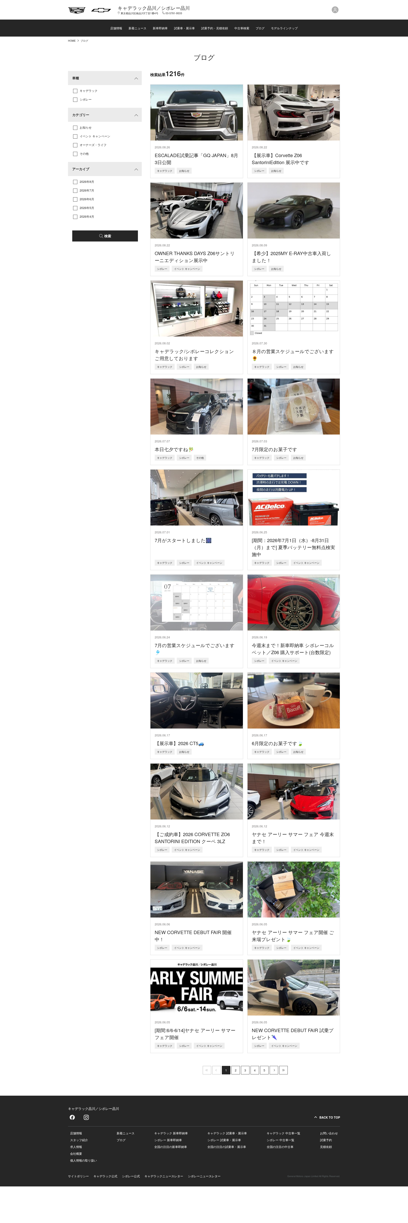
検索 (107, 235)
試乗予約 (326, 1140)
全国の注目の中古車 (280, 1147)
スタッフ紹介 (79, 1140)
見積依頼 (326, 1147)
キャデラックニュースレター (163, 1176)
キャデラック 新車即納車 (171, 1133)
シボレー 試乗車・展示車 (224, 1140)
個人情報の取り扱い (83, 1160)
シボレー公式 (131, 1176)
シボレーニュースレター (204, 1176)
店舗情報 (116, 28)
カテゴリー (80, 114)
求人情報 (76, 1147)
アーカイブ (80, 168)
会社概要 (76, 1153)
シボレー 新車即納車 (168, 1140)
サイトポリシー (78, 1176)
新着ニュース (137, 28)
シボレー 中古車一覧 (280, 1140)
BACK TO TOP (329, 1117)
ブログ (260, 28)
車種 (75, 77)
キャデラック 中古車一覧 (283, 1133)
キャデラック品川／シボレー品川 (154, 8)
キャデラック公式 (105, 1176)
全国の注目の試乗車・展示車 (226, 1147)
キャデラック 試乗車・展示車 (227, 1133)
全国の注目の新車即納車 (170, 1147)
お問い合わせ (329, 1133)
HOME (72, 40)
